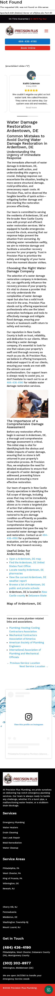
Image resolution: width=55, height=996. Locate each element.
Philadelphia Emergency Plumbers (23, 754)
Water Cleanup (10, 848)
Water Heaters (10, 827)
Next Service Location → (33, 666)
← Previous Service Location (23, 663)
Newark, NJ (9, 888)
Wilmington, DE (11, 883)
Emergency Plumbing (14, 822)
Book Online (28, 47)
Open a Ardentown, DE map (25, 558)
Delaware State (37, 595)
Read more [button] (27, 107)
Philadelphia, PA (11, 868)
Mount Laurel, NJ (11, 927)
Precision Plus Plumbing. (24, 988)
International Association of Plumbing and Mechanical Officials (25, 653)
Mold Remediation (12, 842)
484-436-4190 (27, 41)
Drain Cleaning (10, 832)
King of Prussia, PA (12, 878)
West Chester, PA (12, 873)
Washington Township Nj (15, 922)
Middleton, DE (10, 917)
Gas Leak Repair (11, 837)
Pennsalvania (9, 912)
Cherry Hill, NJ (10, 907)
